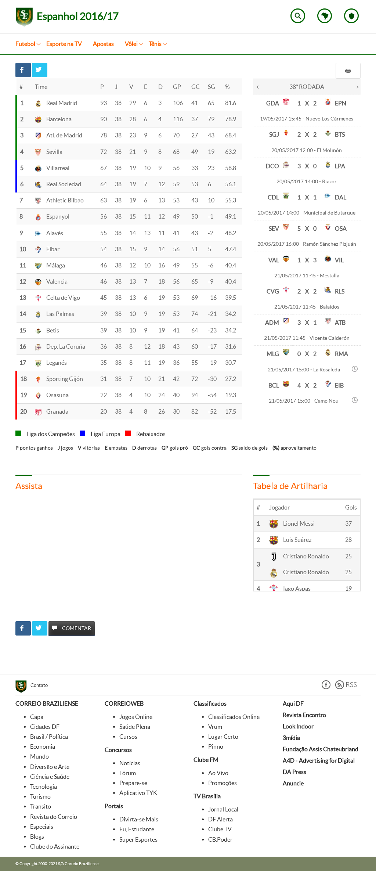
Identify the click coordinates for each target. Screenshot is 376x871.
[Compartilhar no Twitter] (39, 70)
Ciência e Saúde (49, 776)
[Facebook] (326, 687)
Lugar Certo (223, 736)
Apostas (103, 43)
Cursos (128, 736)
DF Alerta (220, 819)
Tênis (155, 43)
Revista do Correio (53, 816)
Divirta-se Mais (138, 819)
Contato (39, 685)
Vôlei (131, 43)
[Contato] (22, 687)
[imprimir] (348, 70)
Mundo (39, 756)
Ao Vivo (218, 773)
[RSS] (346, 687)
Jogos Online (135, 716)
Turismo (40, 796)
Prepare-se (133, 783)
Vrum (215, 726)
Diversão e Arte (49, 766)
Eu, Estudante (136, 829)
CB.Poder (220, 839)
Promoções (222, 783)
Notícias (129, 763)
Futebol (25, 43)
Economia (42, 746)
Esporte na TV (64, 43)
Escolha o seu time (351, 15)
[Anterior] (258, 86)
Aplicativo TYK (138, 792)
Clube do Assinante (54, 846)
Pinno (215, 746)
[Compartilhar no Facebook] (23, 70)
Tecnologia (43, 786)
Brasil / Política (49, 736)
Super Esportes (138, 839)
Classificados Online (234, 716)
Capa (36, 716)
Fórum (127, 773)
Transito (40, 806)
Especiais (41, 826)
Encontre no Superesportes (297, 15)
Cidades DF (44, 726)
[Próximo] (357, 86)
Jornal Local (223, 809)
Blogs (37, 836)
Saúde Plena (134, 726)
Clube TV (220, 829)
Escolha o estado (324, 15)
